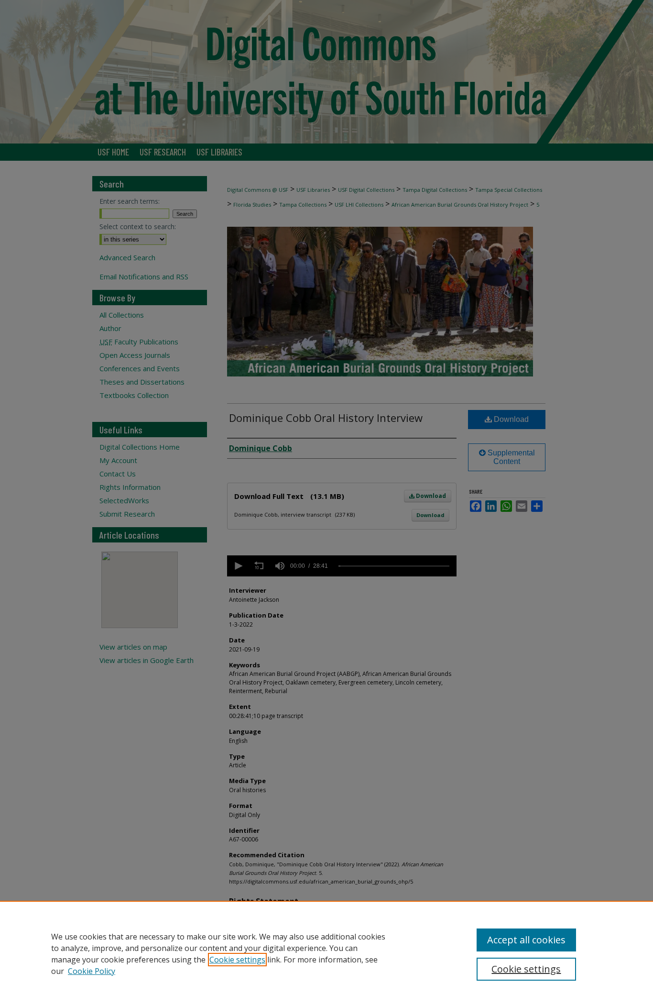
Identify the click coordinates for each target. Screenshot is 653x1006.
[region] (326, 953)
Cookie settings (237, 959)
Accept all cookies (526, 939)
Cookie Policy (91, 971)
